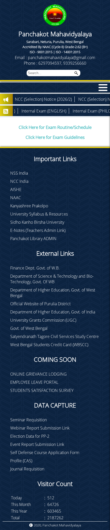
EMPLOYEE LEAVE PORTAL (34, 382)
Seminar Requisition (28, 420)
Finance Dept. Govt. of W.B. (35, 268)
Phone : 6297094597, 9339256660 (55, 63)
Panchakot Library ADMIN (33, 238)
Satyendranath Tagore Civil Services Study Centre (54, 336)
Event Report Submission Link (37, 444)
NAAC (15, 197)
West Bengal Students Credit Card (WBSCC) (49, 344)
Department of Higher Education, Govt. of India (52, 312)
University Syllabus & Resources (39, 214)
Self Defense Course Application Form (44, 452)
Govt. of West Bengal (29, 328)
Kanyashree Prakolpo (29, 206)
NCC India (19, 181)
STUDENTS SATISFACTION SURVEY (41, 390)
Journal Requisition (27, 469)
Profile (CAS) (21, 461)
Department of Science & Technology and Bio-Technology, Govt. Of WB (52, 279)
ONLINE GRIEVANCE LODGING (38, 374)
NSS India (19, 173)
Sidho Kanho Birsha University (37, 222)
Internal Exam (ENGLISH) (31, 111)
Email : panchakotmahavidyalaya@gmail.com (55, 57)
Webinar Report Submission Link (40, 428)
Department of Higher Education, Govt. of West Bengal (52, 292)
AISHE (15, 189)
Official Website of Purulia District (40, 304)
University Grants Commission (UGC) (43, 320)
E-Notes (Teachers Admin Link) (37, 230)
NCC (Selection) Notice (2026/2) (31, 99)
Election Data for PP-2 (29, 436)
